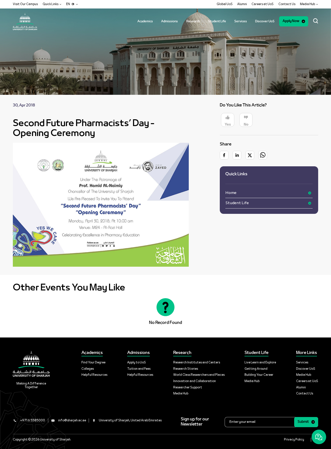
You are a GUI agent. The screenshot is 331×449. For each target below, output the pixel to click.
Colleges (87, 369)
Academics (145, 21)
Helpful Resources (94, 375)
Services (240, 21)
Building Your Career (258, 375)
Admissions (169, 21)
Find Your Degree (93, 363)
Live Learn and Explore (260, 363)
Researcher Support (187, 387)
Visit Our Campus (25, 4)
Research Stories (185, 369)
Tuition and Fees (138, 369)
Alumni (242, 4)
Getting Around (256, 369)
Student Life (217, 21)
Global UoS (225, 4)
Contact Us (286, 4)
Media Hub (180, 394)
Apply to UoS (136, 363)
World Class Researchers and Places (199, 375)
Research (193, 21)
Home (230, 193)
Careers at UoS (263, 4)
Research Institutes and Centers (196, 363)
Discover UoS (265, 21)
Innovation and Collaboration (194, 381)
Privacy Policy (294, 440)
